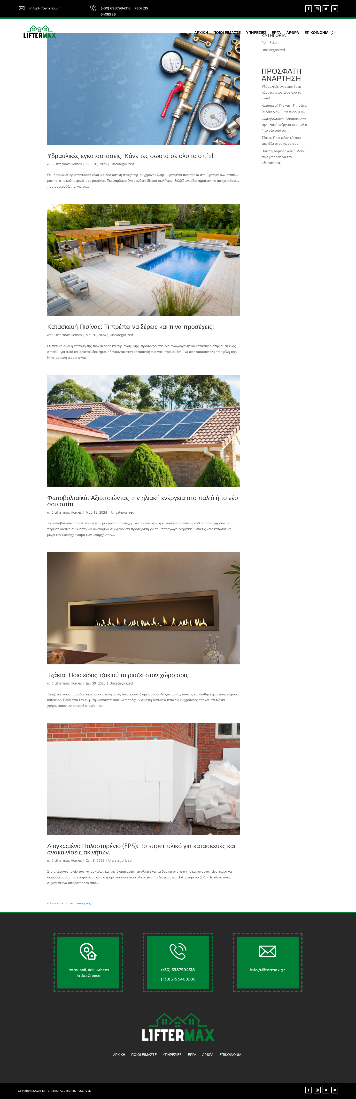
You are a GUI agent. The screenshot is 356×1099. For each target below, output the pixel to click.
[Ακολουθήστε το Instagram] (317, 8)
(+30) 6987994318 (116, 8)
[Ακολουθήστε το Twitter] (326, 8)
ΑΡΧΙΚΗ (201, 33)
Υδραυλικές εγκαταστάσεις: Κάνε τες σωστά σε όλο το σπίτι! (130, 155)
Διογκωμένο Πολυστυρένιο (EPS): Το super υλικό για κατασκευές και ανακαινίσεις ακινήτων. (141, 848)
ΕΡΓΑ (276, 33)
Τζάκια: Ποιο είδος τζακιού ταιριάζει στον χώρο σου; (118, 674)
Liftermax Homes (68, 164)
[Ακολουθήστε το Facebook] (308, 8)
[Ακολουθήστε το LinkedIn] (334, 8)
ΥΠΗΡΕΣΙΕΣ (256, 33)
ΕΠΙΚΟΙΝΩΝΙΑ (316, 33)
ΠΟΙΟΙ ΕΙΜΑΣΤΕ (227, 33)
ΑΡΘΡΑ (292, 33)
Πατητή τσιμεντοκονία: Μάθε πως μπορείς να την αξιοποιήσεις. (283, 157)
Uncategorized (122, 164)
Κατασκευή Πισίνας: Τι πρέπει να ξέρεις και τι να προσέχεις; (130, 326)
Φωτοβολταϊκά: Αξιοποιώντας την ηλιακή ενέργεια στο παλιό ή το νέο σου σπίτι (142, 500)
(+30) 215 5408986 (178, 979)
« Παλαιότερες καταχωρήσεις (69, 903)
